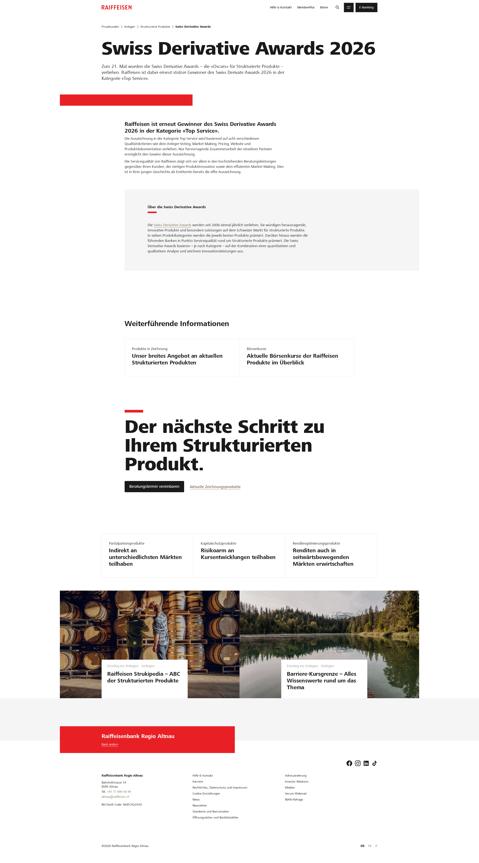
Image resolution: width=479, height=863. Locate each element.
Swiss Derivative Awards (172, 225)
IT (376, 846)
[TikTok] (374, 763)
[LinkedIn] (366, 763)
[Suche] (337, 7)
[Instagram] (358, 763)
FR (369, 846)
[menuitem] (281, 7)
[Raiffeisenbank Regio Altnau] (116, 7)
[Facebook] (349, 763)
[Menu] (349, 7)
